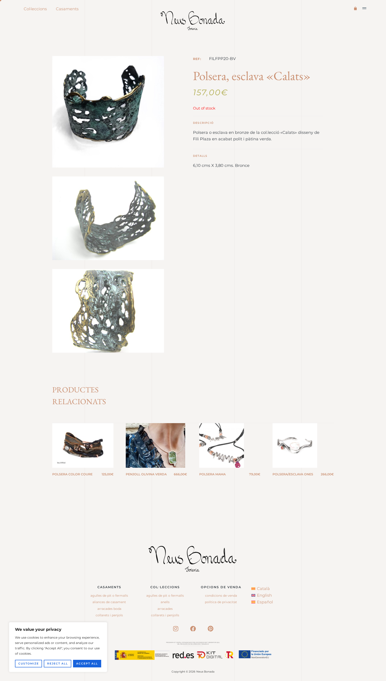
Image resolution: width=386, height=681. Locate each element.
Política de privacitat (221, 602)
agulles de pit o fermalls (165, 596)
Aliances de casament (109, 602)
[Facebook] (193, 628)
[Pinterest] (210, 628)
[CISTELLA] (356, 8)
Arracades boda (109, 609)
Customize (28, 663)
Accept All (87, 663)
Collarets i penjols (109, 615)
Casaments (67, 8)
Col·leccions (35, 8)
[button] (364, 8)
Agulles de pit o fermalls (109, 596)
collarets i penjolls (165, 615)
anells (165, 602)
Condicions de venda (221, 596)
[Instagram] (175, 628)
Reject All (57, 663)
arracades (165, 609)
